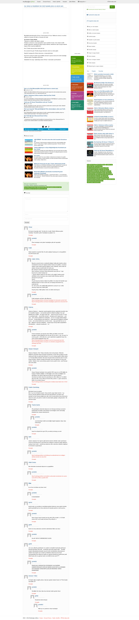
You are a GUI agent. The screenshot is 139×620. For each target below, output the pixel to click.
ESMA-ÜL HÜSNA (104, 167)
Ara (113, 7)
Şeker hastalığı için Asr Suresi (31, 188)
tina (30, 483)
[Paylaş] (43, 126)
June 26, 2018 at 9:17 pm (37, 406)
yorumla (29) (52, 129)
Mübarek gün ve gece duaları (95, 66)
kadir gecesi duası (91, 174)
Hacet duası (92, 164)
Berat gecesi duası (91, 177)
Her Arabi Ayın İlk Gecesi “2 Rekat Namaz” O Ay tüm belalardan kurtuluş (113, 142)
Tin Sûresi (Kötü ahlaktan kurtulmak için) (35, 185)
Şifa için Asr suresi (42, 188)
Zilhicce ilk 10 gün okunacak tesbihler (104, 174)
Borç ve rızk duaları (93, 26)
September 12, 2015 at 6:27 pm (35, 464)
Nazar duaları (91, 46)
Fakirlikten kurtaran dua (92, 169)
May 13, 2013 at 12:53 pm (33, 526)
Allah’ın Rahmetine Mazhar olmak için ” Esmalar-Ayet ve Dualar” (111, 108)
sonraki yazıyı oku (30, 129)
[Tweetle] (46, 126)
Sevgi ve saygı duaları (94, 53)
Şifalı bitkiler (75, 84)
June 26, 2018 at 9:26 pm (40, 418)
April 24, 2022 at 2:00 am (36, 260)
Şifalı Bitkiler (72, 1)
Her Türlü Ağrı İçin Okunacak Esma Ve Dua (35, 115)
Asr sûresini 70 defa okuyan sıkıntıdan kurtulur (34, 187)
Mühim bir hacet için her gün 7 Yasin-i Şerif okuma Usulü (49, 163)
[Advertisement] (46, 20)
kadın (104, 172)
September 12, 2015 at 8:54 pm (38, 473)
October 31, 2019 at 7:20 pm (37, 369)
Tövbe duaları (91, 62)
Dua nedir (103, 179)
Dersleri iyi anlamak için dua (102, 177)
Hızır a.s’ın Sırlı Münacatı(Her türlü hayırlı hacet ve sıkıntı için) (41, 88)
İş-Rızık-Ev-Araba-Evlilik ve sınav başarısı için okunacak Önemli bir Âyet (114, 116)
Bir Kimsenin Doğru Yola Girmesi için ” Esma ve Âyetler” (109, 82)
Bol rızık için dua (98, 166)
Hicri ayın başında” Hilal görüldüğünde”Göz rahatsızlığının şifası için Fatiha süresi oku (48, 109)
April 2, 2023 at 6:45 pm (36, 240)
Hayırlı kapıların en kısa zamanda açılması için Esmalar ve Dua (111, 99)
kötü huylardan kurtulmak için (93, 179)
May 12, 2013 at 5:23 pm (36, 588)
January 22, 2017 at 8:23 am (34, 389)
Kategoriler (82, 1)
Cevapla (31, 235)
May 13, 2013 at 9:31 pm (36, 563)
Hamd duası (102, 171)
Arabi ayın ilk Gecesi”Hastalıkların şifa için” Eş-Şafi (38, 102)
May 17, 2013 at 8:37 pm (33, 504)
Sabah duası (96, 171)
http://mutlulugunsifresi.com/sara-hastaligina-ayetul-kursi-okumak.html (49, 301)
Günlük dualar (91, 36)
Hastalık (65, 1)
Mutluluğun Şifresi (27, 7)
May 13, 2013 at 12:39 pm (33, 545)
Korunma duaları (92, 43)
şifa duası (109, 171)
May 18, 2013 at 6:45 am (36, 515)
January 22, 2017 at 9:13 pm (37, 429)
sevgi (104, 164)
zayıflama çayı (109, 164)
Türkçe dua (108, 172)
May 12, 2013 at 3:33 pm (33, 577)
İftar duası (101, 169)
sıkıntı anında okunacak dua (93, 167)
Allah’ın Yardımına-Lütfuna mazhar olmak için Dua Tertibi (39, 95)
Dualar (39, 1)
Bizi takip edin (112, 1)
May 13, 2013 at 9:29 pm (36, 536)
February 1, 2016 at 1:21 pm (34, 438)
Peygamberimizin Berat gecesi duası (95, 180)
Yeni (88, 71)
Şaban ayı (106, 169)
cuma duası (89, 171)
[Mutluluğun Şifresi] (29, 1)
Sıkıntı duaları (91, 56)
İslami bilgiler (75, 102)
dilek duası (99, 164)
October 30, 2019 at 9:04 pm (34, 350)
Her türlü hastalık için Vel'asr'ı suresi (53, 187)
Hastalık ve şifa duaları (39, 7)
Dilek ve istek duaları (93, 29)
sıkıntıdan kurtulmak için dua (93, 175)
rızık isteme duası (110, 179)
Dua (88, 164)
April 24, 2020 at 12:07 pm (37, 331)
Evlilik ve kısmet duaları (94, 33)
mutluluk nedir (90, 166)
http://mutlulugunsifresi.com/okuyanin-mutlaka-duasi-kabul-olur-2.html (49, 381)
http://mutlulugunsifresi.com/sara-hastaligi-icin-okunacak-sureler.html (49, 300)
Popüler (94, 71)
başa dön (41, 129)
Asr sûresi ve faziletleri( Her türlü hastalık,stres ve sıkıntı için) (55, 7)
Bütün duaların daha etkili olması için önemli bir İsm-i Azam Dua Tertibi (113, 133)
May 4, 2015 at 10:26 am (39, 597)
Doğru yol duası (104, 175)
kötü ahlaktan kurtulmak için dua (94, 172)
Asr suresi (37, 155)
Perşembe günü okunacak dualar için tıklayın (97, 9)
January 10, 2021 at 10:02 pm (37, 296)
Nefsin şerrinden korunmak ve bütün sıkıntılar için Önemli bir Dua (112, 74)
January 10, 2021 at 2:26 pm (34, 249)
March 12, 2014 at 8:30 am (37, 494)
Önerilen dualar (92, 49)
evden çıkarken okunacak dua (93, 182)
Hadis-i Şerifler (56, 1)
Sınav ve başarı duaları (94, 59)
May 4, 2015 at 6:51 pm (42, 606)
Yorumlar (100, 71)
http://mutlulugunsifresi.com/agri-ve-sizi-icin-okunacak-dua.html (48, 340)
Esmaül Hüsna (46, 1)
